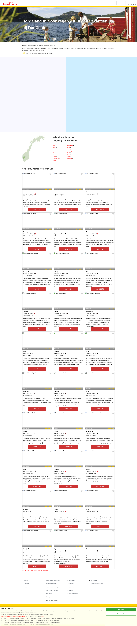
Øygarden (70, 158)
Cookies (70, 590)
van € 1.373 (37, 446)
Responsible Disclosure (97, 583)
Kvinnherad (56, 158)
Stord (69, 153)
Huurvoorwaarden (73, 597)
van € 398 (100, 446)
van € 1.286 (100, 209)
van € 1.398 (68, 486)
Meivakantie (49, 593)
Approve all (121, 609)
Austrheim (56, 149)
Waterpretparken (50, 597)
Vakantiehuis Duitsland (52, 590)
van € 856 (37, 249)
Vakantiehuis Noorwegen (52, 587)
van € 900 (37, 289)
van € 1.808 (68, 369)
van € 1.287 (100, 566)
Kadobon (26, 587)
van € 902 (100, 369)
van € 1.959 (68, 329)
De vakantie (71, 580)
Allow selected (121, 613)
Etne (54, 153)
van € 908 (68, 446)
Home (8, 43)
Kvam (55, 156)
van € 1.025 (68, 409)
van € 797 (100, 526)
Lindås (55, 160)
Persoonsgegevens (73, 593)
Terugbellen (94, 580)
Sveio (69, 154)
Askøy (55, 147)
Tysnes (69, 156)
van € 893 (100, 329)
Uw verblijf (71, 583)
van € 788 (37, 409)
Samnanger (70, 151)
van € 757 (37, 209)
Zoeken (121, 3)
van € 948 (68, 526)
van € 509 (37, 526)
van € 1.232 (68, 209)
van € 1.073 (100, 289)
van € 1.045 (37, 369)
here (42, 616)
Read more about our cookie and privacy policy (13, 616)
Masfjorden (70, 145)
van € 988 (68, 249)
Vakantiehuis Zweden (51, 583)
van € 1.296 (37, 486)
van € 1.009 (68, 289)
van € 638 (68, 566)
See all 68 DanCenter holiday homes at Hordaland (35, 570)
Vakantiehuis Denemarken (53, 580)
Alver (54, 145)
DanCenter (71, 587)
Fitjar (54, 154)
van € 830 (37, 329)
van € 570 (100, 249)
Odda (69, 147)
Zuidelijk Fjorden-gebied (21, 43)
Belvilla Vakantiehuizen (52, 600)
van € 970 (100, 409)
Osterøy (69, 149)
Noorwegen (12, 43)
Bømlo (55, 151)
